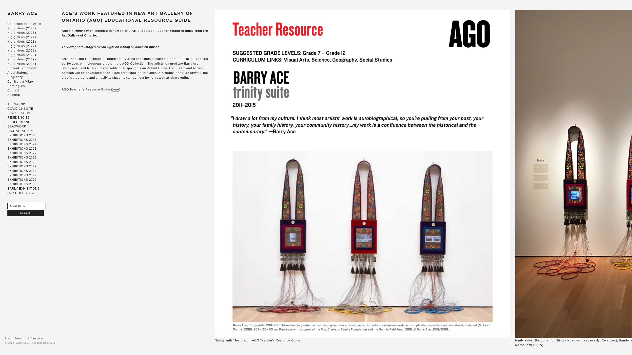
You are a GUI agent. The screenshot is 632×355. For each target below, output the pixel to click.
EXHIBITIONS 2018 (22, 171)
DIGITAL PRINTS (20, 131)
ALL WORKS (16, 104)
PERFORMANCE (20, 122)
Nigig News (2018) (21, 64)
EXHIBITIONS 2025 (22, 140)
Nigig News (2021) (21, 50)
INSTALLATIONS (19, 113)
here (115, 89)
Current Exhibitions (22, 68)
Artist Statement (19, 72)
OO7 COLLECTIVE (21, 193)
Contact (13, 90)
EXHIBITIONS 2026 (22, 135)
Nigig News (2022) (21, 46)
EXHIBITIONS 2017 (22, 175)
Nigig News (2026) (21, 28)
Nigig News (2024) (21, 37)
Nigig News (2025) (21, 33)
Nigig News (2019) (21, 59)
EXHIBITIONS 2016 (22, 179)
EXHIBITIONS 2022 (22, 153)
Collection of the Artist (24, 24)
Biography (15, 77)
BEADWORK (16, 126)
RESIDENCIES (18, 117)
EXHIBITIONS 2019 (22, 166)
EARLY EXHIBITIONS (23, 188)
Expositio (37, 338)
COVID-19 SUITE (20, 108)
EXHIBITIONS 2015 (22, 184)
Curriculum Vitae (20, 81)
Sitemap (13, 95)
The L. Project (14, 338)
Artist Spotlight (73, 59)
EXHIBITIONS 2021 (22, 157)
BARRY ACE (22, 13)
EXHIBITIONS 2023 (22, 148)
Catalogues (16, 86)
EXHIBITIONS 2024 (22, 144)
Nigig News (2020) (21, 55)
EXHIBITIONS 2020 (22, 162)
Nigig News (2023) (21, 41)
